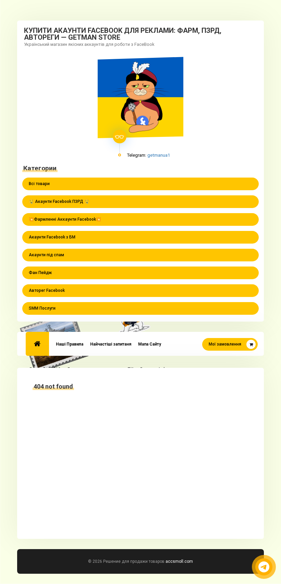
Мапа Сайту (149, 344)
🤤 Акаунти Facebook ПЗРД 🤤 (59, 201)
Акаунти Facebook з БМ (52, 237)
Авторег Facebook (47, 290)
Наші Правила (69, 344)
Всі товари (39, 183)
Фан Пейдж (40, 272)
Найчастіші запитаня (110, 344)
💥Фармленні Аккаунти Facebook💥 (65, 219)
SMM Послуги (42, 308)
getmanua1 (158, 155)
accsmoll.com (179, 561)
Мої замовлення (225, 344)
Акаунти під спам (46, 254)
